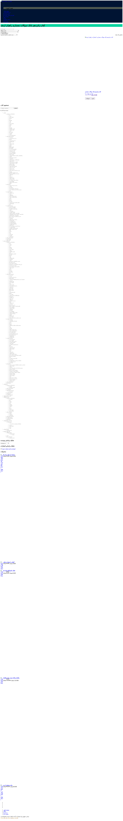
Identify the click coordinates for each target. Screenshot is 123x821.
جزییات (88, 98)
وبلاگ (4, 18)
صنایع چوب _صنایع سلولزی (14, 215)
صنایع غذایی (11, 210)
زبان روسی (11, 298)
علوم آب (10, 235)
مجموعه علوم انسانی (10, 136)
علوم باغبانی (11, 343)
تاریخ (10, 142)
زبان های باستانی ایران (13, 285)
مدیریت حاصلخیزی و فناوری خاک (15, 216)
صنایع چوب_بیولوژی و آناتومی (14, 213)
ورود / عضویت (6, 19)
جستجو (16, 108)
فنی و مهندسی (9, 421)
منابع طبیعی (11, 236)
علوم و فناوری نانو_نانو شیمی (14, 202)
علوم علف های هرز (12, 222)
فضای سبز (11, 362)
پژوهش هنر (11, 187)
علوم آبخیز (11, 234)
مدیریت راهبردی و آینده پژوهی (14, 170)
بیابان (10, 233)
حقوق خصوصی (11, 164)
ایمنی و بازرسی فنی (12, 265)
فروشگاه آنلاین (6, 12)
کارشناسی (5, 384)
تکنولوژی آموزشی (12, 153)
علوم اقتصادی (11, 141)
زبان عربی (11, 280)
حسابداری (11, 176)
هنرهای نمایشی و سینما (13, 370)
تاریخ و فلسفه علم (12, 334)
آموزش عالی (11, 154)
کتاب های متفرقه (6, 431)
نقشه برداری (11, 117)
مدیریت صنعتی (11, 169)
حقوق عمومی (11, 160)
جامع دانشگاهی (6, 397)
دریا (9, 119)
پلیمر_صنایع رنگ (12, 262)
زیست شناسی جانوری (13, 197)
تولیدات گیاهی (11, 348)
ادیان (10, 291)
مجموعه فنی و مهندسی (10, 113)
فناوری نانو (11, 132)
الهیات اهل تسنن (12, 292)
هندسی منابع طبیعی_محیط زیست (15, 355)
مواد (10, 272)
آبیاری (10, 426)
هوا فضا (10, 120)
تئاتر (10, 190)
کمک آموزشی (6, 429)
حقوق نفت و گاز (12, 165)
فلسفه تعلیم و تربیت (12, 149)
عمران (10, 115)
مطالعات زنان (11, 181)
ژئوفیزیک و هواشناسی (13, 321)
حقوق (10, 301)
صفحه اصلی (6, 11)
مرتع (10, 232)
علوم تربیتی (11, 294)
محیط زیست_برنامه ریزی (13, 180)
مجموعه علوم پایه (9, 191)
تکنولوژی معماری (12, 379)
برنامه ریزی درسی (12, 150)
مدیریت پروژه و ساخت (13, 185)
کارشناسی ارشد (6, 240)
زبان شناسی (11, 286)
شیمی (10, 130)
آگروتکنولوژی (11, 220)
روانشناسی (11, 158)
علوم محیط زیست (12, 206)
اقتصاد (10, 183)
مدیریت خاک (11, 217)
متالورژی (10, 399)
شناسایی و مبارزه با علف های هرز (15, 360)
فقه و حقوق (11, 288)
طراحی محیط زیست (13, 263)
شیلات (10, 231)
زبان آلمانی (11, 299)
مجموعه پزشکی (9, 411)
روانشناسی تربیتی (12, 152)
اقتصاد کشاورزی (12, 212)
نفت (10, 126)
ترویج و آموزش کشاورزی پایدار (14, 225)
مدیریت (10, 171)
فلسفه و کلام (11, 290)
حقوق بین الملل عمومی (13, 162)
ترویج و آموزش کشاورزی (13, 344)
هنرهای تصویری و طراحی (13, 371)
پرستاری (10, 414)
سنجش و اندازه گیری (13, 157)
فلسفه (10, 145)
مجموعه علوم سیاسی (13, 166)
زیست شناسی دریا (12, 332)
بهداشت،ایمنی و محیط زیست (14, 266)
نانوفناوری (11, 259)
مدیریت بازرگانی (12, 167)
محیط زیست (11, 123)
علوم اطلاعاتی (11, 337)
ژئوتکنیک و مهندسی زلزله (16, 423)
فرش (10, 376)
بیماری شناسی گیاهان (13, 229)
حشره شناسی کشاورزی (13, 228)
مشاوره (10, 156)
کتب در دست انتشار (7, 395)
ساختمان (10, 405)
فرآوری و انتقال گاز (12, 253)
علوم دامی (11, 218)
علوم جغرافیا (11, 278)
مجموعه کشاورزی (9, 205)
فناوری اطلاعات (12, 128)
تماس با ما (5, 22)
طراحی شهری (11, 365)
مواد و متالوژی (11, 129)
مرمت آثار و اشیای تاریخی (13, 188)
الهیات (10, 144)
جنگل (10, 230)
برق (9, 114)
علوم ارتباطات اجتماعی (13, 312)
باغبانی (10, 209)
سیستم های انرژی (12, 135)
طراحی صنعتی (11, 375)
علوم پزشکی (8, 239)
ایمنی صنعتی (11, 267)
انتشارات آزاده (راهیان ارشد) (8, 448)
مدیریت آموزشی (12, 151)
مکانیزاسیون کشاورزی (13, 208)
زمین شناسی (11, 192)
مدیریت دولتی (11, 168)
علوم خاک (11, 346)
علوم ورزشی (11, 282)
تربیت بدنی (11, 137)
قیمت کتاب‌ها (6, 13)
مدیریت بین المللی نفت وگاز (14, 173)
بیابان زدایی (11, 359)
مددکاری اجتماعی (12, 313)
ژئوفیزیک (10, 201)
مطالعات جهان (11, 307)
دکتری (4, 112)
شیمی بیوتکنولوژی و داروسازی (14, 261)
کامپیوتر (10, 127)
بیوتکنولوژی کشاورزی (13, 223)
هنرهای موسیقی (12, 373)
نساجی (10, 134)
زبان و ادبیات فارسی (12, 138)
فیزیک (10, 199)
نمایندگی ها (6, 16)
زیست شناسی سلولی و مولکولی (15, 325)
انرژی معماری (11, 380)
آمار (9, 204)
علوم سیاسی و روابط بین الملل (14, 306)
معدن (10, 121)
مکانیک (10, 118)
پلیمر (10, 122)
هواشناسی (11, 194)
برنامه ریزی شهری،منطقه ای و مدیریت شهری (17, 364)
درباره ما (5, 20)
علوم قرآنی (11, 287)
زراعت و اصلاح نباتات (13, 341)
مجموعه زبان (8, 238)
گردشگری (11, 174)
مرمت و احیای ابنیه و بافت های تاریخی (16, 367)
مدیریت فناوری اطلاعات (13, 172)
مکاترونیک (11, 271)
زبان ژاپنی (11, 303)
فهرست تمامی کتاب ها (8, 15)
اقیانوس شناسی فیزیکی (13, 333)
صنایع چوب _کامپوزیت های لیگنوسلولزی (16, 214)
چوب (10, 350)
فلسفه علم (11, 148)
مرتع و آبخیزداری (12, 339)
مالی (10, 175)
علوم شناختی (11, 203)
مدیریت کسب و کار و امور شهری (15, 317)
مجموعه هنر (8, 184)
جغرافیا (10, 139)
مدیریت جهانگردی (12, 300)
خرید (93, 98)
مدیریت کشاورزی (12, 361)
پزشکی (10, 124)
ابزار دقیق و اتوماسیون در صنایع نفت (15, 264)
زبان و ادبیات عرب (12, 140)
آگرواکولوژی (11, 224)
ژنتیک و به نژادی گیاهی (13, 219)
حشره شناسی (11, 353)
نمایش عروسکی (12, 369)
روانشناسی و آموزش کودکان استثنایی (16, 155)
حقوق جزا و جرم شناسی (13, 161)
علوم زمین (11, 319)
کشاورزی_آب (11, 340)
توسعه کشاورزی (12, 227)
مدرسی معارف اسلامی (13, 182)
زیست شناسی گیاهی (13, 196)
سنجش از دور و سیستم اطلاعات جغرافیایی (16, 279)
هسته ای (10, 133)
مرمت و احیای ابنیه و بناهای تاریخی (15, 189)
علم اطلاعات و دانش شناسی (14, 159)
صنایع (10, 125)
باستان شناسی (11, 178)
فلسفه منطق (11, 146)
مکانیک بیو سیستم (12, 207)
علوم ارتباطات (11, 177)
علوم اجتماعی (11, 143)
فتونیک (10, 200)
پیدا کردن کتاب (4, 33)
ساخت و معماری (12, 374)
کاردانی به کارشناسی (7, 420)
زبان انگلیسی (11, 297)
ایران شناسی (11, 302)
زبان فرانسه (11, 296)
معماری (10, 186)
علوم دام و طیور (12, 347)
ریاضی (10, 198)
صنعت (10, 401)
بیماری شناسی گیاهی (13, 354)
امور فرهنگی (11, 315)
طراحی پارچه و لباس (13, 377)
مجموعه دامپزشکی (9, 237)
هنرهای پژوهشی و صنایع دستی (14, 372)
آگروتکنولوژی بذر (12, 221)
